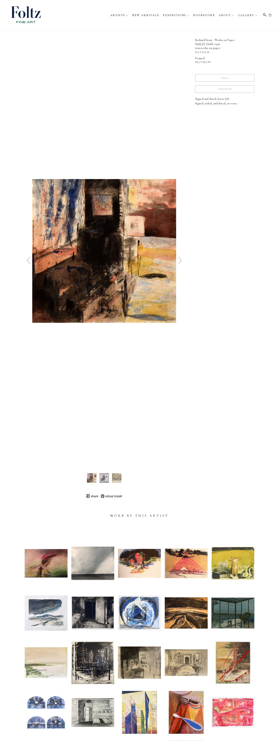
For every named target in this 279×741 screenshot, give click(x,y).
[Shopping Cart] (270, 15)
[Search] (264, 14)
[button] (119, 15)
